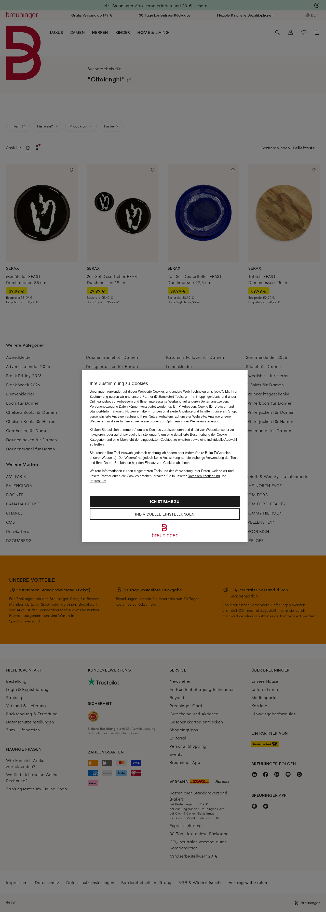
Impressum (98, 481)
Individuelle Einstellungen (164, 514)
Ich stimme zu (164, 501)
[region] (165, 456)
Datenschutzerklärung (204, 476)
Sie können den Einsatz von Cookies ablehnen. (152, 462)
